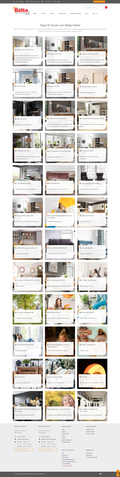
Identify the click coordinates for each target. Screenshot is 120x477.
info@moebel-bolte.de (34, 1)
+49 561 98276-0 (20, 1)
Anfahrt (58, 1)
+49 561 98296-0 (45, 436)
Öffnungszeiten (48, 1)
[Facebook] (100, 474)
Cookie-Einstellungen (67, 466)
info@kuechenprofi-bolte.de (48, 439)
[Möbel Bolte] (21, 7)
